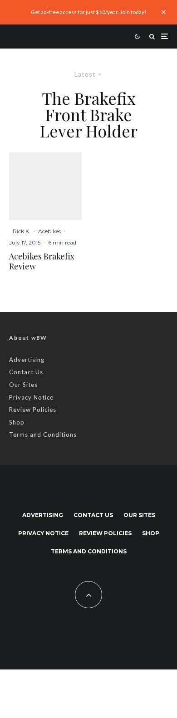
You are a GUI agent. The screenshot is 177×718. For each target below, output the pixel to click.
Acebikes (49, 231)
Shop (17, 422)
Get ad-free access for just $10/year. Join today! (89, 12)
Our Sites (23, 384)
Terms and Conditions (43, 434)
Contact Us (26, 372)
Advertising (26, 359)
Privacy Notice (31, 397)
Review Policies (32, 409)
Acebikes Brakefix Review (41, 261)
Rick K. (21, 231)
